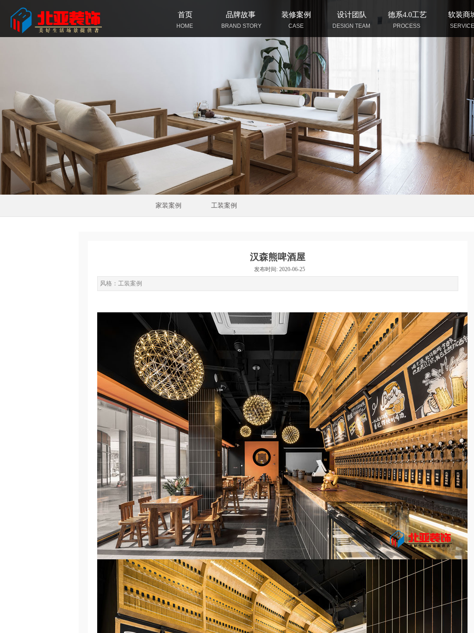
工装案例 (224, 205)
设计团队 (352, 15)
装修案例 (296, 15)
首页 (185, 15)
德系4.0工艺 (407, 15)
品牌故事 (241, 15)
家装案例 (168, 205)
